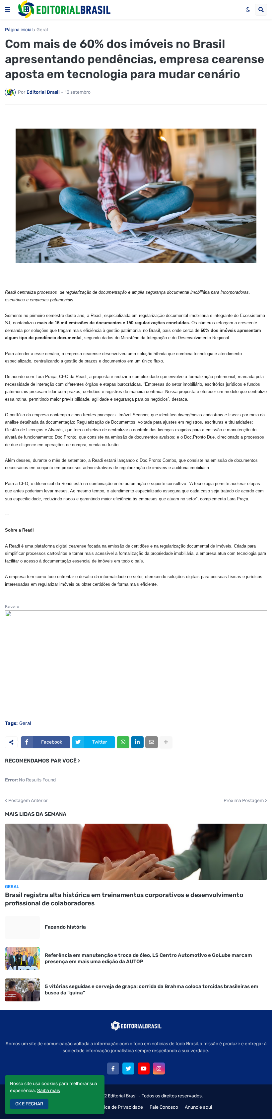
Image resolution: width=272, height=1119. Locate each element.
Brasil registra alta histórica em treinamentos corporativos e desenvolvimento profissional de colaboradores (124, 899)
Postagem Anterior (28, 800)
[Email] (151, 742)
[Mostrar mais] (166, 742)
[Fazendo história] (22, 927)
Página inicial (19, 30)
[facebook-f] (113, 1068)
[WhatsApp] (123, 742)
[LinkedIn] (137, 742)
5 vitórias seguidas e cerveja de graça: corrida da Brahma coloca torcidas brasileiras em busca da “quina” (151, 989)
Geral (42, 30)
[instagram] (159, 1068)
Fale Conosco (164, 1107)
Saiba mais (48, 1090)
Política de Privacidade (119, 1107)
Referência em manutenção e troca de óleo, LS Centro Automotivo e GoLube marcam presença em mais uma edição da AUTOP (148, 958)
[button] (7, 10)
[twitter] (128, 1068)
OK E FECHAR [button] (29, 1104)
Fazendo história (65, 927)
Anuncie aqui (198, 1107)
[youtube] (144, 1068)
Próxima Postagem (244, 800)
